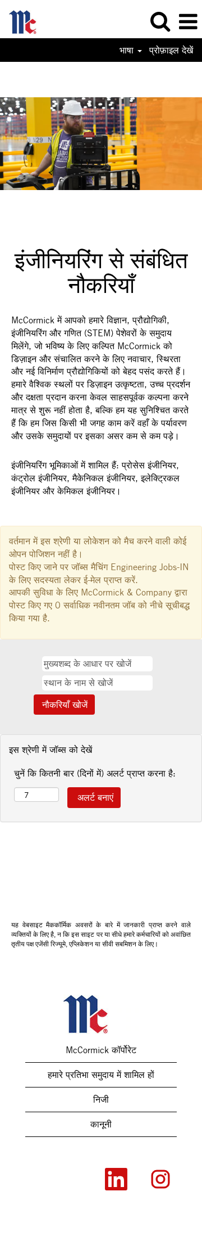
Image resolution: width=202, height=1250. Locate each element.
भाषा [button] (128, 50)
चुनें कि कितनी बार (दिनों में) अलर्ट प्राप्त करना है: (95, 773)
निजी (101, 1099)
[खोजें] (160, 21)
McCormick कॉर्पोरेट (101, 1049)
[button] (188, 22)
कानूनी (101, 1124)
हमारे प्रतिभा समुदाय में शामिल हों (101, 1074)
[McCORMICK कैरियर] (28, 21)
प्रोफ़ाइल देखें (171, 50)
